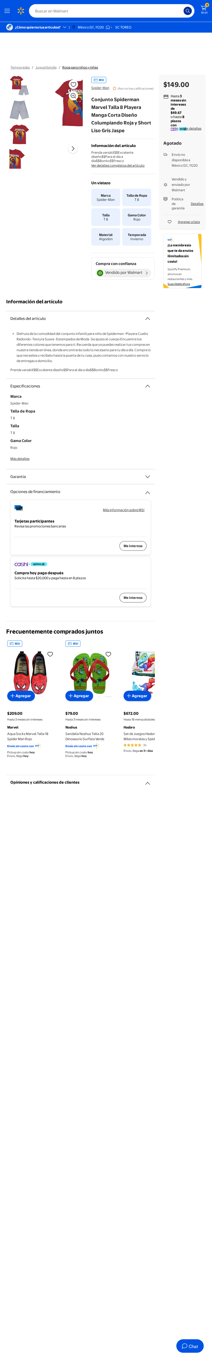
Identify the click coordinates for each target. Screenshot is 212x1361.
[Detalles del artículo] (148, 318)
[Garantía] (148, 477)
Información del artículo (34, 302)
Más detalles (19, 459)
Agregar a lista (189, 222)
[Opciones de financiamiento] (148, 491)
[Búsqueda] (188, 11)
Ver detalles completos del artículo (118, 165)
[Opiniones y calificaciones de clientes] (148, 781)
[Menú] (8, 11)
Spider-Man (100, 88)
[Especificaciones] (148, 386)
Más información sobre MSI (124, 510)
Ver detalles (192, 128)
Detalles (197, 204)
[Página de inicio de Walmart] (21, 11)
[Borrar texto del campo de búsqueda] (181, 11)
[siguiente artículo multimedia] (73, 148)
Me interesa (133, 546)
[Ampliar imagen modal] (73, 95)
